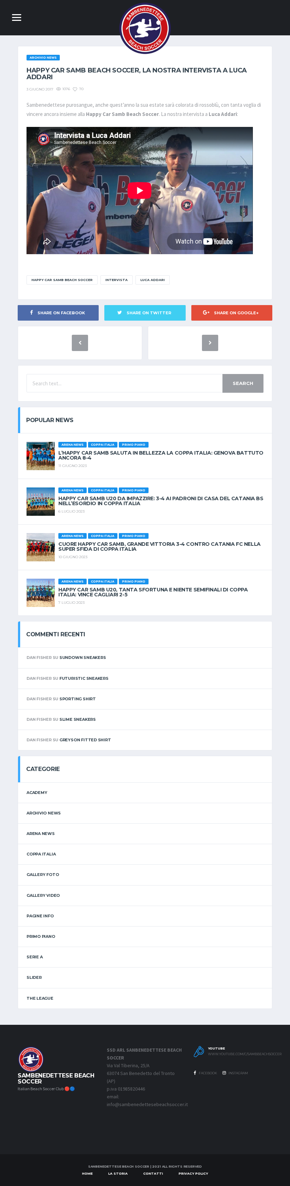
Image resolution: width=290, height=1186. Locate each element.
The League (40, 998)
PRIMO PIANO (41, 936)
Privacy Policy (193, 1173)
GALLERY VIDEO (43, 895)
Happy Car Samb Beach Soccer (62, 280)
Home (87, 1173)
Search (243, 383)
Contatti (153, 1173)
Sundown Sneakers (82, 657)
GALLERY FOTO (43, 874)
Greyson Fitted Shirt (85, 739)
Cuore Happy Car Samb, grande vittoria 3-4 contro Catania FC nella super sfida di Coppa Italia (159, 546)
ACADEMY (37, 792)
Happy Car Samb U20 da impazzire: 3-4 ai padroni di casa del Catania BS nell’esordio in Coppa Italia (160, 501)
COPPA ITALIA (41, 854)
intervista (116, 280)
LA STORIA (118, 1173)
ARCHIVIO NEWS (44, 813)
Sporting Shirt (77, 698)
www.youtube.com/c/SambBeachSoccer (239, 1054)
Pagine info (40, 915)
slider (34, 977)
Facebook (207, 1073)
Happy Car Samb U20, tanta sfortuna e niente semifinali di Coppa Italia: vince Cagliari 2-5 (153, 592)
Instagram (238, 1073)
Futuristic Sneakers (84, 678)
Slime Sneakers (77, 719)
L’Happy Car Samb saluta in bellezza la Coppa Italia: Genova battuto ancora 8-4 (160, 455)
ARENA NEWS (41, 833)
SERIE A (34, 956)
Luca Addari (152, 280)
